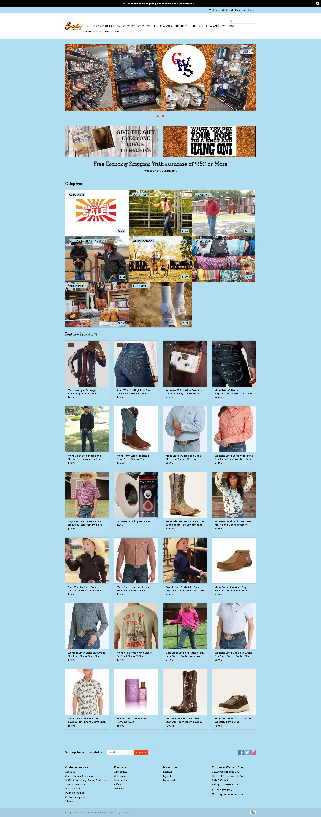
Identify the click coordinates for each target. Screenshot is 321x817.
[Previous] (72, 78)
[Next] (249, 78)
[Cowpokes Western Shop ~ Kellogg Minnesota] (73, 26)
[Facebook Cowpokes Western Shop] (241, 752)
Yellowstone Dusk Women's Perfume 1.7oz (133, 720)
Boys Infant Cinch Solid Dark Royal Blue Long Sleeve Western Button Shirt (185, 589)
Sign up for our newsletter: (84, 752)
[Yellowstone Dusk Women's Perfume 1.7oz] (136, 692)
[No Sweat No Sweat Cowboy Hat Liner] (136, 495)
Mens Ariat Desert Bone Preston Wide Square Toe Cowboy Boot (185, 523)
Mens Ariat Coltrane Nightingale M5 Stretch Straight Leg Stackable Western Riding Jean (234, 392)
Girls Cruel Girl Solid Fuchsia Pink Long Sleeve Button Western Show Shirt (185, 654)
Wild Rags (228, 26)
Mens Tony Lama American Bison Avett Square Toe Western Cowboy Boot (133, 457)
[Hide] (317, 3)
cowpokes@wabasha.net (230, 794)
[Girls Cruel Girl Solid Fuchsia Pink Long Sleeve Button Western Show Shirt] (185, 626)
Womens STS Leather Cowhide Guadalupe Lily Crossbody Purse (184, 392)
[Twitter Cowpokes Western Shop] (247, 752)
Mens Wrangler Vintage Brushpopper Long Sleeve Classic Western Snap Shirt (83, 392)
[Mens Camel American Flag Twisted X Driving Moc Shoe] (234, 560)
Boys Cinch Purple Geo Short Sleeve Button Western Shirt (85, 523)
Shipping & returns (75, 784)
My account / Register (245, 10)
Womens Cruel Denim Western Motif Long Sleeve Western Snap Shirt (233, 523)
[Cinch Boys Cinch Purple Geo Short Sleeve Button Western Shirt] (87, 495)
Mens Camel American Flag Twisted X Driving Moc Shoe (231, 589)
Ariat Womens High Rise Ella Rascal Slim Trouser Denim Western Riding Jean (133, 392)
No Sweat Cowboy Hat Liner (133, 521)
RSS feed (119, 788)
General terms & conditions (80, 776)
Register (167, 771)
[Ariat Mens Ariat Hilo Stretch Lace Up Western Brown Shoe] (234, 692)
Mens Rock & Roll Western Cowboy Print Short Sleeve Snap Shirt (87, 720)
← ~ (122, 3)
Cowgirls (129, 26)
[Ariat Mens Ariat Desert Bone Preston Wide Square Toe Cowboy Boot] (185, 495)
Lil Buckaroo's (162, 26)
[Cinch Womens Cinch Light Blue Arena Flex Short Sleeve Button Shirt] (234, 626)
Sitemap (69, 801)
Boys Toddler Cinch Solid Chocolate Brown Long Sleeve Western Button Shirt (85, 589)
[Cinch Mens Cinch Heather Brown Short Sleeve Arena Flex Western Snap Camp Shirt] (136, 560)
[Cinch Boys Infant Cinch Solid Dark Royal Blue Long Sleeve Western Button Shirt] (185, 560)
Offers (117, 784)
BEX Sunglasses (92, 31)
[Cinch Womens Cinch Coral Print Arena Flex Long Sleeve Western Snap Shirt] (234, 429)
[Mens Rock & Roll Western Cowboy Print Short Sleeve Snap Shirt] (87, 692)
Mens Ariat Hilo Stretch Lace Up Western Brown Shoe (233, 720)
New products (122, 780)
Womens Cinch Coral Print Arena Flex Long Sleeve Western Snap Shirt (234, 457)
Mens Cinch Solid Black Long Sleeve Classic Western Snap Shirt (84, 457)
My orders (168, 776)
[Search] (231, 21)
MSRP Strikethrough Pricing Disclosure (86, 780)
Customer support (75, 797)
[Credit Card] (252, 812)
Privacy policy (72, 788)
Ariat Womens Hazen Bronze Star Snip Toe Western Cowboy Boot (184, 720)
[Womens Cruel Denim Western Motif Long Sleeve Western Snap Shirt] (234, 495)
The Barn (197, 26)
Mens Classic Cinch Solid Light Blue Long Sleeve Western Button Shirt (183, 457)
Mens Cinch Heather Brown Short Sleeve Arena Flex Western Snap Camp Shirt (133, 589)
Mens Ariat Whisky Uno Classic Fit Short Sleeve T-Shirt (134, 654)
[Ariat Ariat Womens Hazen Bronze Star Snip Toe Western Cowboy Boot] (185, 692)
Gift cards (112, 31)
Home (86, 26)
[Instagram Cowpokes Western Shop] (253, 752)
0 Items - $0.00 (220, 10)
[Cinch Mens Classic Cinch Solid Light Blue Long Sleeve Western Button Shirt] (185, 429)
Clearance (213, 26)
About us (70, 771)
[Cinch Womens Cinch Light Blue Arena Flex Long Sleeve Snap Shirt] (87, 626)
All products (120, 771)
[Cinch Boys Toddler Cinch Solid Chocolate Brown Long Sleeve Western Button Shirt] (87, 560)
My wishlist (169, 780)
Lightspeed (126, 812)
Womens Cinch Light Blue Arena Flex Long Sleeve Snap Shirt (86, 654)
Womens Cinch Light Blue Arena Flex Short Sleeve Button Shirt (233, 654)
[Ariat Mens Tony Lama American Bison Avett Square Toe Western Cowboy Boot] (136, 429)
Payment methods (75, 792)
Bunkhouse (182, 26)
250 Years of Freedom (106, 26)
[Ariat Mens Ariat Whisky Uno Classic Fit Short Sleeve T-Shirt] (136, 626)
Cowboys (144, 26)
